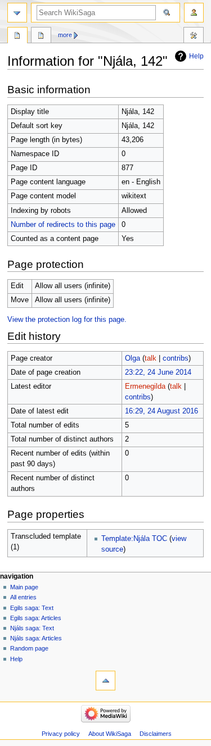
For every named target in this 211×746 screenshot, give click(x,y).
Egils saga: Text (31, 607)
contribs (175, 358)
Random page (29, 648)
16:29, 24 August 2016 (161, 411)
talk (150, 358)
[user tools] (194, 12)
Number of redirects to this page (63, 225)
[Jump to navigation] (17, 12)
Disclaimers (156, 733)
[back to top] (105, 680)
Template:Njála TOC (134, 539)
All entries (23, 597)
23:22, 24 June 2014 (158, 372)
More (65, 34)
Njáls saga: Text (32, 628)
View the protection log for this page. (67, 320)
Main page (24, 587)
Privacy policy (61, 733)
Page (17, 37)
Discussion (41, 37)
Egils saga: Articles (35, 618)
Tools (193, 37)
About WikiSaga (109, 733)
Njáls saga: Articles (36, 638)
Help (196, 56)
